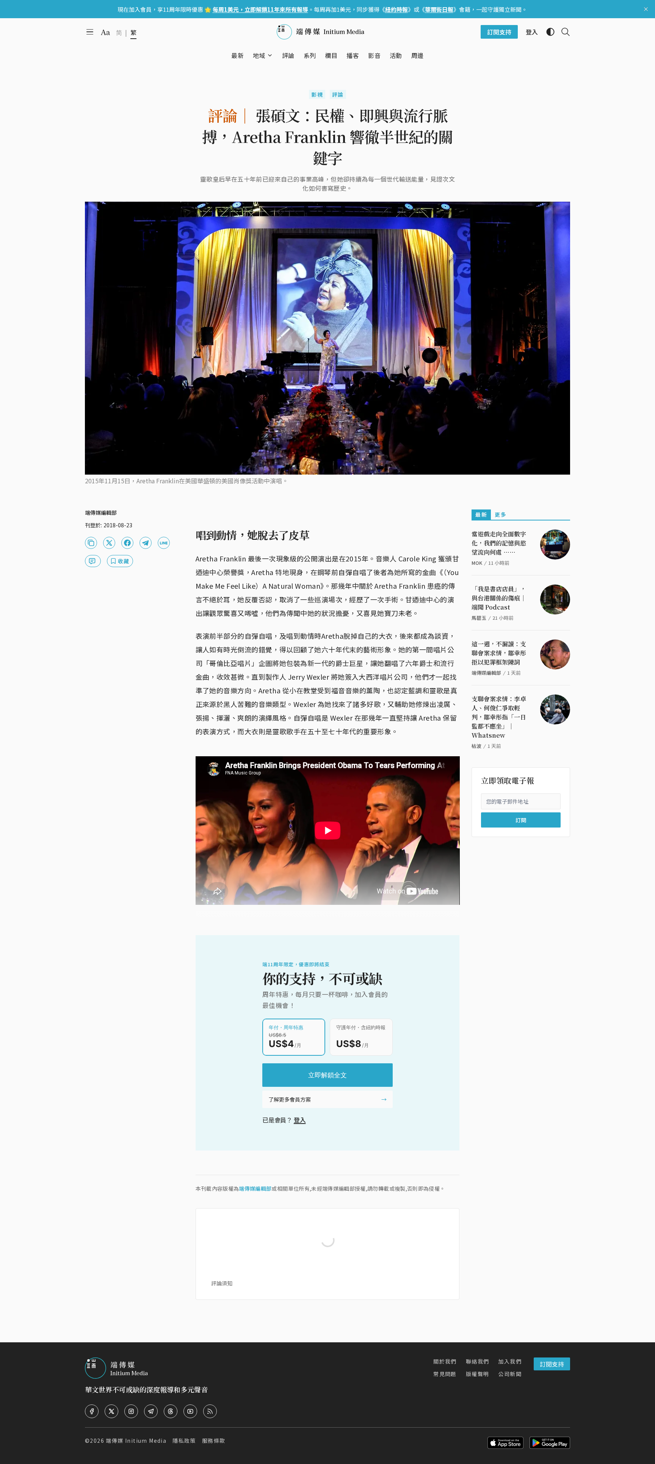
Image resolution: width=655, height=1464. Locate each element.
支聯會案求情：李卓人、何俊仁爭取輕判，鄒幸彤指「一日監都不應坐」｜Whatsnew (499, 717)
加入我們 (510, 1361)
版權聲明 (477, 1374)
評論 (338, 94)
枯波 (476, 745)
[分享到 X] (109, 543)
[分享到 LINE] (164, 543)
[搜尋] (562, 31)
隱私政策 (184, 1440)
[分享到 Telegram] (145, 543)
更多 (500, 514)
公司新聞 (510, 1374)
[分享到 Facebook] (127, 543)
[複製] (91, 543)
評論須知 (221, 1283)
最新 (481, 514)
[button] (259, 55)
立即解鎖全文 (327, 1075)
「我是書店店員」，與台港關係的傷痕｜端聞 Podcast (499, 598)
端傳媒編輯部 (255, 1188)
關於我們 (445, 1361)
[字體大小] (105, 32)
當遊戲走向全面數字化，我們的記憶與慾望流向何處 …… (499, 543)
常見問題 (445, 1374)
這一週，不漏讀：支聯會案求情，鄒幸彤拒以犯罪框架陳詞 (499, 653)
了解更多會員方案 (289, 1099)
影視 (317, 94)
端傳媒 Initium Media (136, 1440)
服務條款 (214, 1440)
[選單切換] (270, 55)
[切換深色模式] (547, 31)
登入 (300, 1119)
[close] (646, 9)
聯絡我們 (477, 1361)
